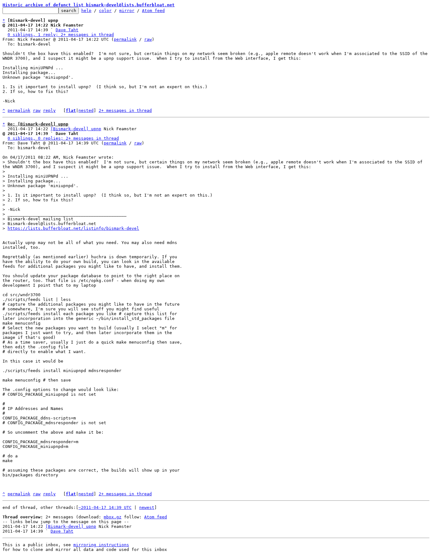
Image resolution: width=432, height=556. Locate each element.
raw (148, 39)
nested (86, 110)
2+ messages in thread (125, 110)
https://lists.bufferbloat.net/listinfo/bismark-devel (73, 228)
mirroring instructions (101, 544)
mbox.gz (112, 517)
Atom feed (153, 10)
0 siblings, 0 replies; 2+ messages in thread (63, 138)
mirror (126, 10)
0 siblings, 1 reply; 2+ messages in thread (61, 34)
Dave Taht (67, 29)
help (86, 10)
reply (49, 110)
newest (146, 507)
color (105, 10)
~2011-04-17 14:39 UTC (105, 507)
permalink (125, 39)
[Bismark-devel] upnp (76, 128)
